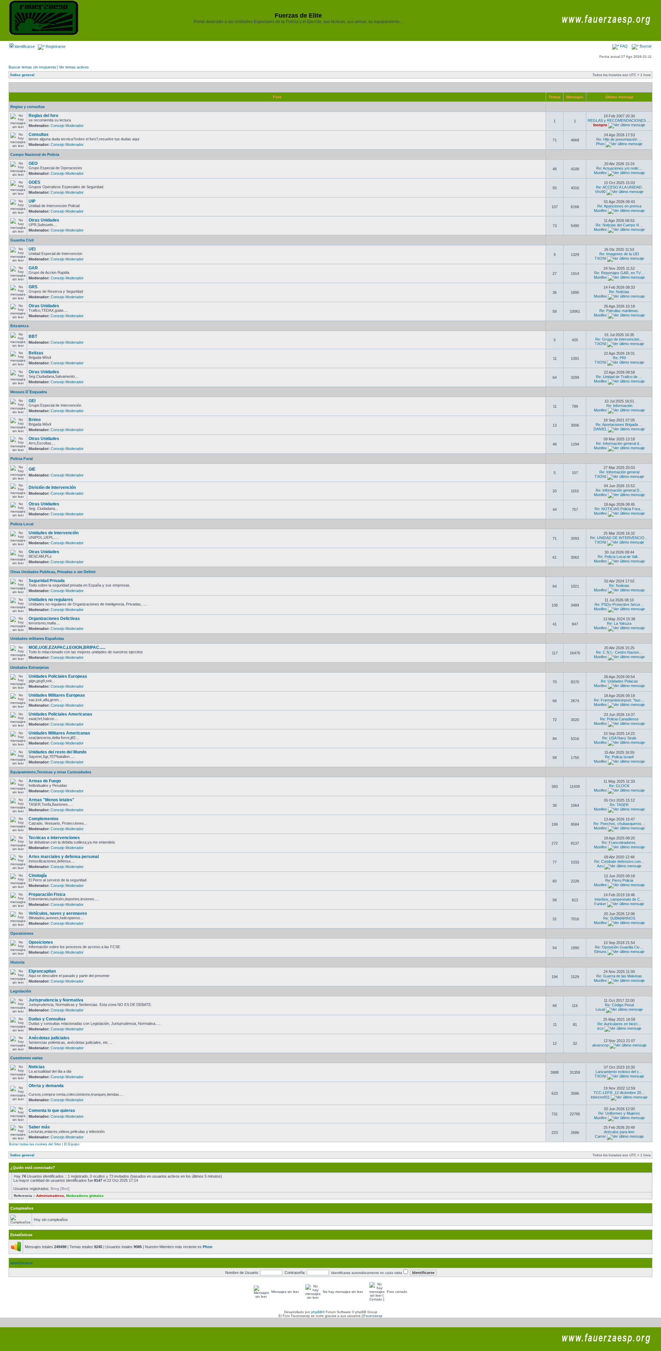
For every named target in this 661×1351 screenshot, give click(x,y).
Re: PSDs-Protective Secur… (619, 604)
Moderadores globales (85, 1196)
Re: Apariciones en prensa (619, 206)
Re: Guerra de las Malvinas (619, 976)
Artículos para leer (619, 1132)
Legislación (20, 991)
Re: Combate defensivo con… (619, 861)
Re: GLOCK (619, 786)
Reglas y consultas (27, 107)
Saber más (39, 1127)
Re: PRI (619, 358)
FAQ (623, 46)
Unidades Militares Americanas (59, 733)
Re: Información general (619, 472)
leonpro (600, 125)
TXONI (600, 258)
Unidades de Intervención (53, 532)
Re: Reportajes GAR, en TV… (619, 273)
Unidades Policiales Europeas (58, 676)
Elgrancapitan (42, 971)
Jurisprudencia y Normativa (56, 1000)
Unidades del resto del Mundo (57, 752)
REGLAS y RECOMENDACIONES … (619, 120)
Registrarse (55, 46)
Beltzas (36, 353)
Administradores (50, 1196)
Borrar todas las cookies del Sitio (35, 1144)
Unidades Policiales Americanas (60, 714)
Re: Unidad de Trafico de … (619, 377)
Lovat (600, 1009)
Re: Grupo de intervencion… (619, 339)
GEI (32, 400)
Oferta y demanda (46, 1085)
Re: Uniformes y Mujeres (619, 1113)
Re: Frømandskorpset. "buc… (619, 700)
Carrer (600, 1136)
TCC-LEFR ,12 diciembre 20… (619, 1093)
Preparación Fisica (47, 894)
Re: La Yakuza (619, 623)
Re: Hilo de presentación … (619, 139)
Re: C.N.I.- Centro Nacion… (619, 652)
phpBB (316, 1312)
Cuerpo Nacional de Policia (34, 154)
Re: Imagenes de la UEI (619, 254)
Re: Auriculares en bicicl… (619, 1024)
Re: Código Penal (619, 1005)
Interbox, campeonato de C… (619, 899)
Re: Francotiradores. (619, 842)
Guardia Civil (22, 240)
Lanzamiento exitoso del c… (619, 1072)
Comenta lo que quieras (52, 1110)
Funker (600, 904)
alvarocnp (600, 1045)
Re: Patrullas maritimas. (619, 311)
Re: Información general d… (619, 443)
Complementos (44, 818)
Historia (17, 962)
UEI (32, 249)
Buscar (645, 46)
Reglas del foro (43, 115)
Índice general (22, 75)
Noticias (37, 1066)
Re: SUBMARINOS (619, 918)
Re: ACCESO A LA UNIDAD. (619, 187)
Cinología (38, 875)
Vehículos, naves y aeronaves (58, 913)
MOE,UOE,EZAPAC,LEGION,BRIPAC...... (67, 647)
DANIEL (600, 429)
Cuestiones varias (26, 1058)
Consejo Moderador (67, 126)
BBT (33, 336)
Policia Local (21, 524)
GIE (32, 469)
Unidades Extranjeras (29, 667)
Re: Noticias (619, 292)
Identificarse (24, 46)
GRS (33, 287)
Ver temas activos (74, 67)
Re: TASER (619, 805)
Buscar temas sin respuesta (32, 67)
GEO (33, 163)
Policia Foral (21, 459)
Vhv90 (600, 192)
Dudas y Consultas (47, 1019)
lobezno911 (600, 1097)
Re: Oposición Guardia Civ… (619, 947)
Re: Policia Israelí (619, 757)
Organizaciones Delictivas (54, 618)
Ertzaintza (19, 326)
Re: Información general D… (619, 490)
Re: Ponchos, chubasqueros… (619, 824)
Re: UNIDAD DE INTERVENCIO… (619, 538)
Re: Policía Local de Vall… (619, 557)
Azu (600, 866)
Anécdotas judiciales (49, 1038)
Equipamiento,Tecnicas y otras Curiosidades (50, 772)
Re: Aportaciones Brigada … (619, 424)
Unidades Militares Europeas (57, 695)
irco (600, 1028)
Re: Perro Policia (619, 880)
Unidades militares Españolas (37, 638)
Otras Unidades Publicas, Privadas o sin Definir (53, 572)
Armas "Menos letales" (51, 799)
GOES (34, 182)
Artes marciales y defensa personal (64, 856)
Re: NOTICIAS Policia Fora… (619, 509)
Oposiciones (21, 933)
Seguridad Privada (47, 580)
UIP (32, 201)
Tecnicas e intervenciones (54, 837)
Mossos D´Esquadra (28, 392)
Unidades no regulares (51, 599)
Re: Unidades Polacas (619, 681)
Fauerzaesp (373, 1316)
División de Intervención (52, 487)
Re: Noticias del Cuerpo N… (619, 225)
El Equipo (72, 1144)
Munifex (600, 173)
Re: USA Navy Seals (619, 738)
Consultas (39, 134)
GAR (33, 268)
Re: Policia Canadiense (619, 719)
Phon (600, 144)
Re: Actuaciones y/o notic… (619, 168)
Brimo (35, 419)
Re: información (619, 406)
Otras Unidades (44, 220)
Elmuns (600, 952)
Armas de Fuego (45, 781)
